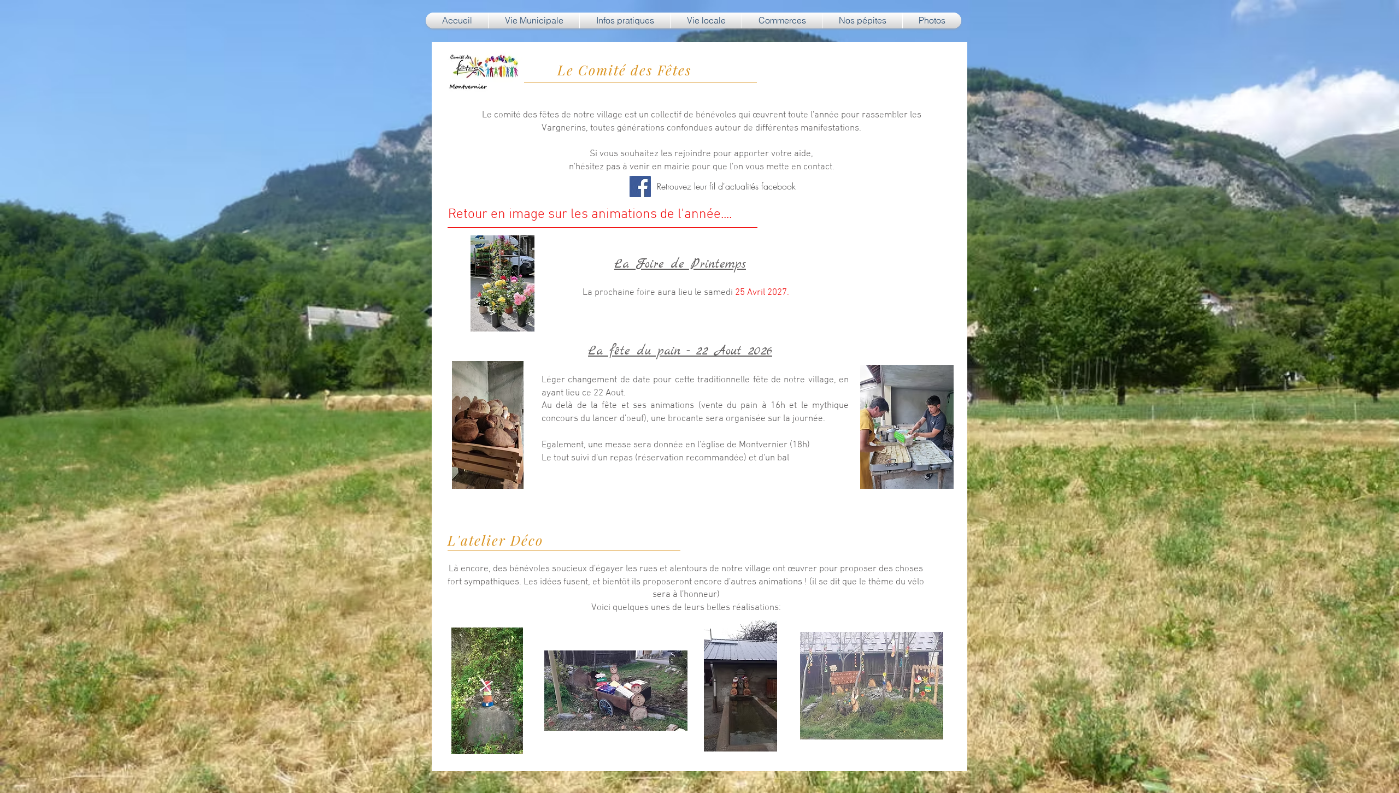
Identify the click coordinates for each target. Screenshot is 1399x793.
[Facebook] (640, 186)
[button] (534, 20)
